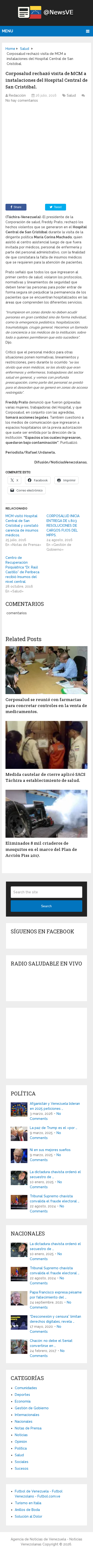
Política (21, 1448)
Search (46, 906)
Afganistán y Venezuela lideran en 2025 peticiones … (55, 1106)
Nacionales (23, 1421)
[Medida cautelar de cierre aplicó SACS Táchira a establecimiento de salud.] (46, 745)
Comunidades (26, 1388)
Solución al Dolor (28, 1516)
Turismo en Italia (28, 1503)
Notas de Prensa (28, 1428)
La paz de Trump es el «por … (53, 1128)
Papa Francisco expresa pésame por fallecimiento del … (56, 1294)
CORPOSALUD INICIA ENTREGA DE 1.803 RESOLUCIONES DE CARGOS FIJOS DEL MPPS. (62, 525)
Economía (23, 1401)
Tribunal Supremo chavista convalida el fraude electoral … (54, 1198)
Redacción (17, 95)
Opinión (21, 1442)
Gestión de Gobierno (32, 1408)
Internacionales (27, 1415)
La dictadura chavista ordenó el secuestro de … (55, 1174)
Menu (7, 31)
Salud (71, 95)
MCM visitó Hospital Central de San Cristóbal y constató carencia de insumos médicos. (21, 525)
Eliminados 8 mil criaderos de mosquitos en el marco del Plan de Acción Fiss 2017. (41, 849)
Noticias (21, 1435)
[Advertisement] (46, 154)
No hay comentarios (21, 100)
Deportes (22, 1395)
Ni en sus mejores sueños (50, 1150)
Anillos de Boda (27, 1510)
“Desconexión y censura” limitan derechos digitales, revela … (55, 1319)
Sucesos (21, 1468)
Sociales (21, 1462)
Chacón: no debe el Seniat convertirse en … (51, 1343)
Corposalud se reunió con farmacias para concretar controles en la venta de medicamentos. (46, 705)
